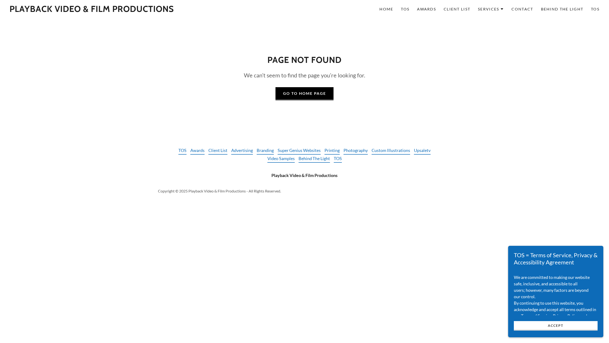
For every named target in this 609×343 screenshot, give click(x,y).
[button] (491, 9)
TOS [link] (405, 9)
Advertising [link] (242, 150)
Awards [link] (426, 9)
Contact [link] (522, 9)
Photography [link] (356, 150)
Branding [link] (265, 150)
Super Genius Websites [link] (299, 150)
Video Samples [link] (281, 158)
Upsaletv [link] (422, 150)
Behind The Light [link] (562, 9)
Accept (555, 325)
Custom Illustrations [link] (391, 150)
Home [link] (386, 9)
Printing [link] (332, 150)
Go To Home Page (304, 93)
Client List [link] (457, 9)
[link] (92, 10)
